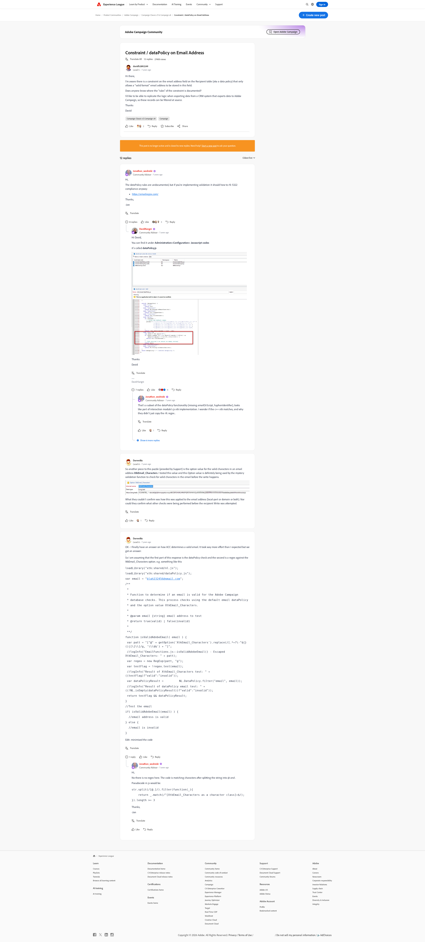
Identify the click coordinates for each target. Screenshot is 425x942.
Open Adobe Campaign (285, 31)
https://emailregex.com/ (145, 194)
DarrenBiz (138, 460)
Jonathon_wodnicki (142, 170)
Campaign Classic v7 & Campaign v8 (156, 15)
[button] (313, 15)
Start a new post (209, 145)
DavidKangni (145, 228)
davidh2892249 (140, 66)
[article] (187, 197)
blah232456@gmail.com (163, 578)
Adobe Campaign (131, 15)
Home (97, 15)
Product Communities (112, 15)
